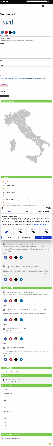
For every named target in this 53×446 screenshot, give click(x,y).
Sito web (2, 70)
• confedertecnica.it (7, 414)
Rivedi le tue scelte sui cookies (40, 442)
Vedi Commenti (6, 185)
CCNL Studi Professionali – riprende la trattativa (20, 292)
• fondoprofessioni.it (7, 393)
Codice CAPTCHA (3, 91)
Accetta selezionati (26, 237)
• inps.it (4, 404)
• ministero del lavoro (7, 407)
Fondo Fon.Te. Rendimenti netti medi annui (19, 244)
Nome (1, 60)
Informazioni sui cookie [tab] (43, 211)
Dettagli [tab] (26, 211)
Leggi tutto (10, 251)
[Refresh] (9, 84)
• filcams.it (5, 400)
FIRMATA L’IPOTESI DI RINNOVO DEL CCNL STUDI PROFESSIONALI (22, 267)
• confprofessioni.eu (7, 411)
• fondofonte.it (6, 425)
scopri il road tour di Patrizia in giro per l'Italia (11, 438)
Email (1, 65)
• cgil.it (4, 396)
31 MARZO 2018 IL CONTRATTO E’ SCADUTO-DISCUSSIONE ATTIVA (26, 310)
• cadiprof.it (5, 389)
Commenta (12, 185)
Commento (2, 43)
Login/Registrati (48, 6)
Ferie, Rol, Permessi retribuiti (15, 347)
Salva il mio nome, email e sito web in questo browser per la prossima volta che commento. (24, 80)
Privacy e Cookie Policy (40, 224)
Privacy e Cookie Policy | (28, 442)
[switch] (20, 232)
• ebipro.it (5, 422)
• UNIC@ (5, 418)
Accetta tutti (43, 237)
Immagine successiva (4, 11)
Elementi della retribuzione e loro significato (16, 329)
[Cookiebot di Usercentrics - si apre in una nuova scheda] (46, 208)
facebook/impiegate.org (11, 381)
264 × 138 (9, 35)
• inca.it (4, 429)
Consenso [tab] (9, 211)
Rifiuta (9, 237)
